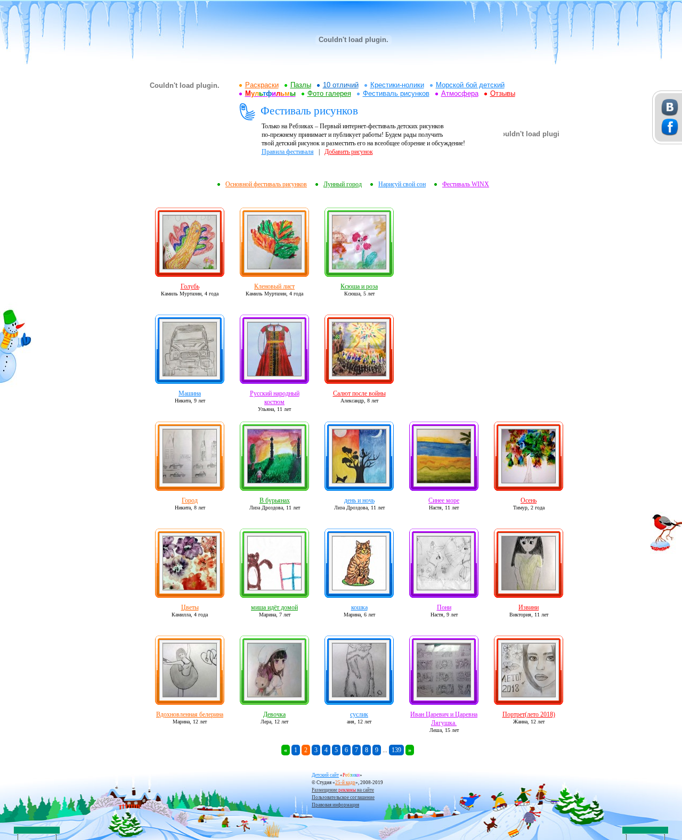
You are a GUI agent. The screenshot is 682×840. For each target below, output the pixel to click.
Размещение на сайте (343, 790)
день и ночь (359, 500)
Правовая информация (335, 805)
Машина (189, 393)
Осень (529, 500)
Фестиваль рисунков (396, 93)
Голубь (190, 286)
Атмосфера (459, 93)
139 (396, 750)
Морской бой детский (470, 85)
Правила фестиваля (288, 151)
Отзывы (502, 93)
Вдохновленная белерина (189, 714)
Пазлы (300, 85)
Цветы (190, 607)
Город (190, 500)
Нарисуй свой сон (402, 184)
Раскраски (262, 85)
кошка (359, 607)
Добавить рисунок (348, 151)
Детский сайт (325, 775)
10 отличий (341, 85)
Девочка (274, 714)
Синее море (443, 500)
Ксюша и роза (359, 286)
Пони (444, 607)
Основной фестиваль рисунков (266, 184)
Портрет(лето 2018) (528, 714)
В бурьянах (274, 500)
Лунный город (342, 184)
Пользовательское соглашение (343, 797)
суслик (359, 714)
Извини (528, 607)
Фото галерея (329, 93)
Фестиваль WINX (465, 184)
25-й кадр (345, 782)
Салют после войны (359, 393)
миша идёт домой (274, 607)
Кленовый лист (274, 286)
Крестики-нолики (397, 85)
